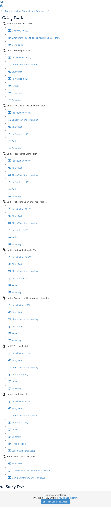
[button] (1, 2)
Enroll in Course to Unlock (55, 501)
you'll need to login (68, 497)
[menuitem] (1, 6)
